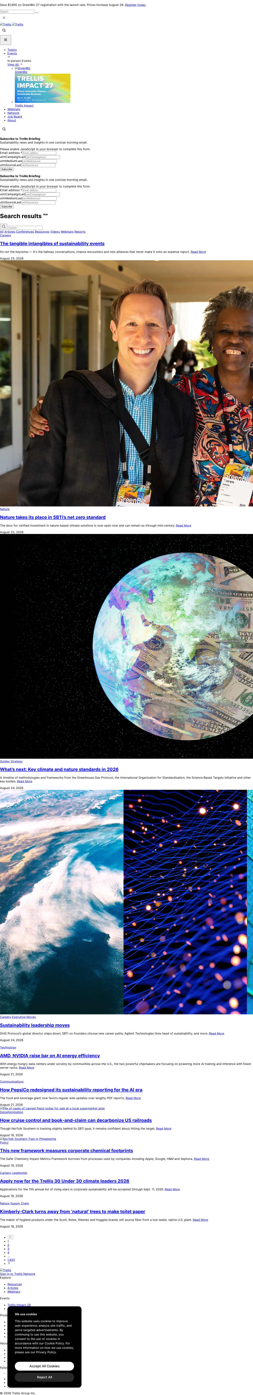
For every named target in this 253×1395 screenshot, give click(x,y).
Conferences (25, 231)
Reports (80, 231)
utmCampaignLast (13, 157)
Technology (8, 1047)
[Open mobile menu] (5, 40)
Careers (5, 235)
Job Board (14, 116)
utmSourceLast (10, 165)
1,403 (11, 1260)
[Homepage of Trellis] (5, 1270)
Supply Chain (19, 1203)
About (11, 120)
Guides (5, 761)
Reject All (44, 1377)
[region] (44, 1347)
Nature (4, 509)
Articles (9, 231)
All (2, 231)
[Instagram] (7, 1372)
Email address (11, 153)
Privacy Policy (46, 1352)
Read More (198, 252)
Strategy (17, 761)
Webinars (13, 109)
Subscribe (6, 169)
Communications (12, 1081)
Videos (55, 231)
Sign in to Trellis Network (17, 1274)
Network (13, 113)
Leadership (19, 1173)
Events (12, 53)
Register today (135, 5)
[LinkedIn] (2, 1372)
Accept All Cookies (44, 1366)
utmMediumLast (11, 161)
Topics (12, 50)
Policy (4, 1142)
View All (13, 64)
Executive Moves (24, 1017)
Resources (42, 231)
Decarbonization (11, 1112)
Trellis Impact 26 (19, 1305)
